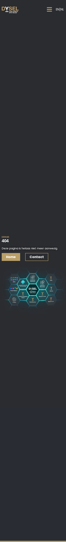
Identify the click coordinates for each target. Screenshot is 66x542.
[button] (49, 9)
